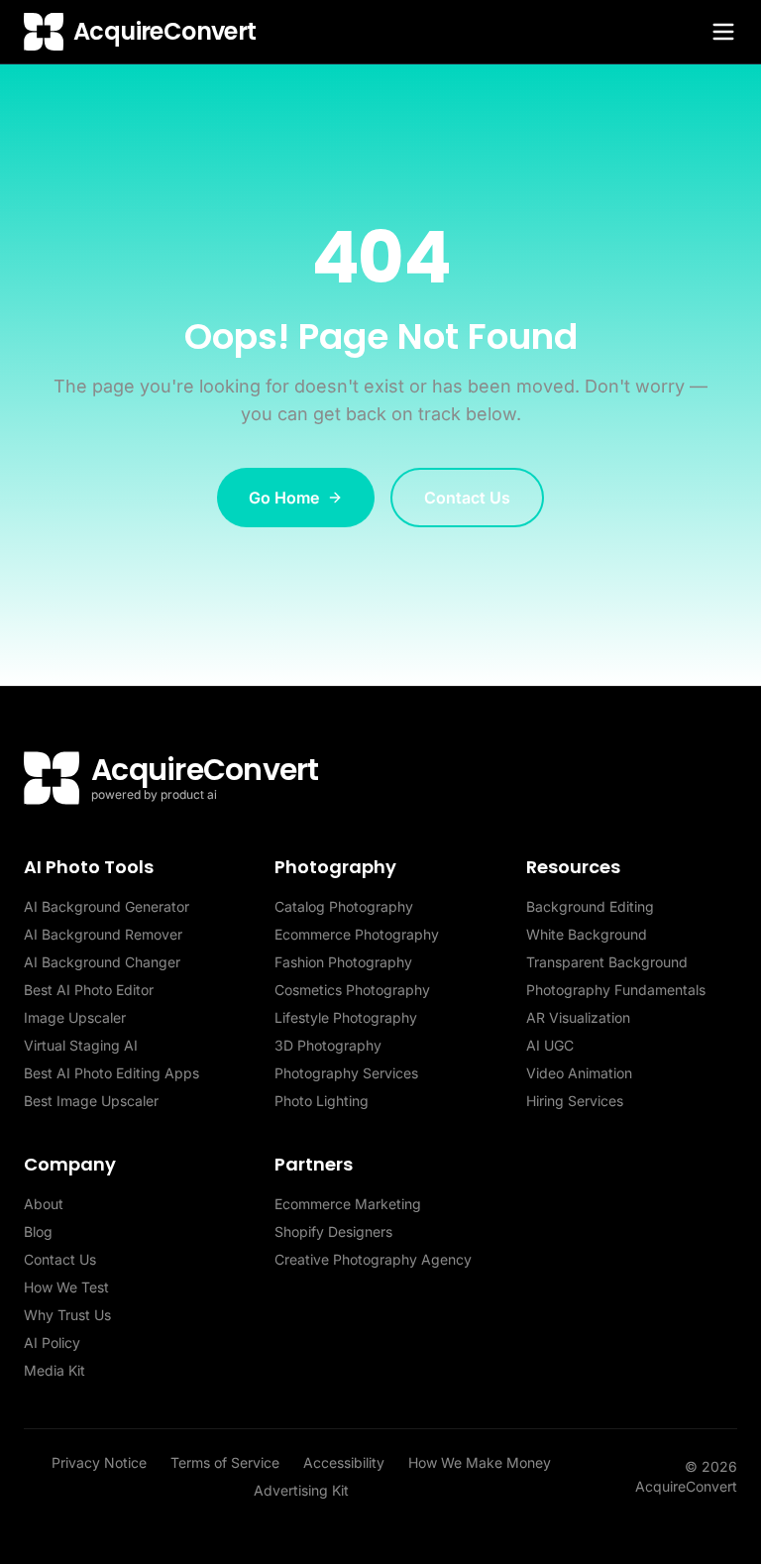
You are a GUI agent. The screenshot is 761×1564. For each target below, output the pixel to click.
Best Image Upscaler (91, 1100)
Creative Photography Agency (373, 1259)
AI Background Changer (102, 961)
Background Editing (590, 906)
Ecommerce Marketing (347, 1203)
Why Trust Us (67, 1314)
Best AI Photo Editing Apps (111, 1072)
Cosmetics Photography (352, 989)
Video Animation (579, 1072)
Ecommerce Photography (356, 934)
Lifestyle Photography (345, 1017)
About (43, 1203)
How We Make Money (479, 1462)
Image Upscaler (75, 1017)
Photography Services (346, 1072)
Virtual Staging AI (81, 1045)
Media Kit (54, 1370)
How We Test (66, 1287)
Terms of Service (224, 1462)
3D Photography (327, 1045)
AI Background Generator (106, 906)
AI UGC (550, 1045)
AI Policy (52, 1342)
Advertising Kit (301, 1490)
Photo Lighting (321, 1100)
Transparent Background (607, 961)
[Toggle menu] (723, 32)
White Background (586, 934)
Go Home (284, 497)
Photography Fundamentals (616, 989)
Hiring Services (574, 1100)
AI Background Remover (103, 934)
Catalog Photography (343, 906)
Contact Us (467, 497)
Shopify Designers (333, 1231)
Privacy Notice (99, 1462)
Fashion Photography (343, 961)
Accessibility (343, 1462)
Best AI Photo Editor (89, 989)
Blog (38, 1231)
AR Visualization (578, 1017)
